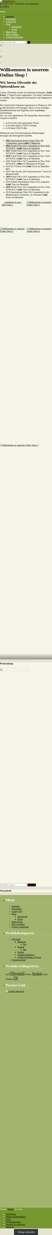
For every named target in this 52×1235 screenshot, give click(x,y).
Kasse (14, 29)
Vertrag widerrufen (14, 37)
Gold (7, 974)
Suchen (31, 885)
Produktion (11, 19)
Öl (16, 978)
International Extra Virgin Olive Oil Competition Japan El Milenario (24, 141)
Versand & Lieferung (15, 1224)
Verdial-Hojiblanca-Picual (29, 957)
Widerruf (10, 1227)
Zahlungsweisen (13, 1222)
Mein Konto (11, 32)
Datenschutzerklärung (16, 1216)
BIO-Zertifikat (12, 34)
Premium (28, 974)
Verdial (20, 952)
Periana (20, 947)
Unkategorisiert (19, 960)
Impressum (11, 1214)
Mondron (21, 942)
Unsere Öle (11, 21)
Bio (24, 944)
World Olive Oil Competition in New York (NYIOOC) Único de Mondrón (28, 146)
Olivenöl (17, 973)
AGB (8, 1219)
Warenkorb (17, 27)
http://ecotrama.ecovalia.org (26, 656)
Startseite (10, 16)
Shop (8, 24)
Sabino (11, 1209)
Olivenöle (16, 939)
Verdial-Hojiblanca (26, 955)
